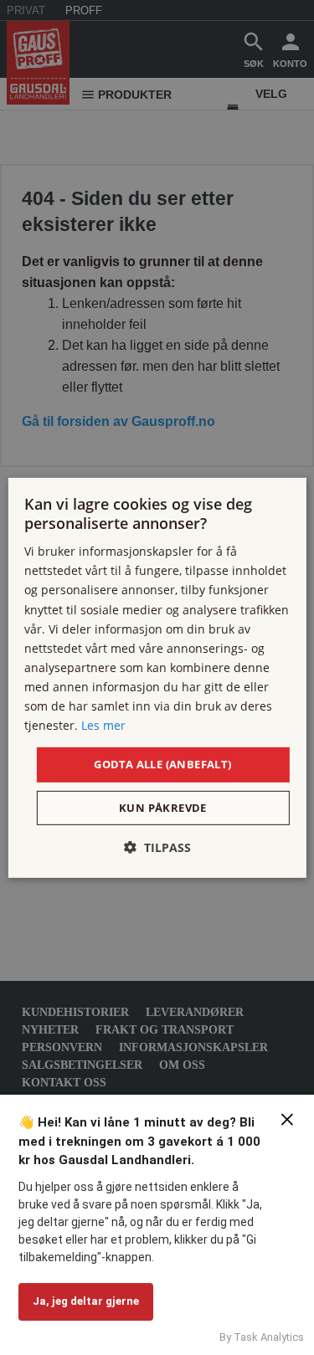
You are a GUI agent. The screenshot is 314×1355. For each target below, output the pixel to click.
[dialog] (157, 677)
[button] (157, 847)
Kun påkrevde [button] (163, 807)
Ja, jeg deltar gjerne (86, 1301)
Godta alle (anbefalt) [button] (162, 764)
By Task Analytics (261, 1337)
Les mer (103, 725)
